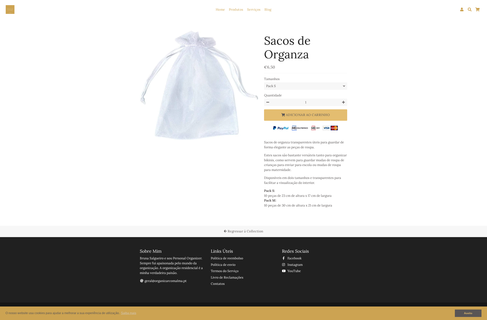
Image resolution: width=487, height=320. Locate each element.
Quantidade (273, 95)
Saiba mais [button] (128, 313)
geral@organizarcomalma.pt (165, 281)
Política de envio (223, 265)
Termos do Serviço (225, 271)
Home (220, 9)
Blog (267, 9)
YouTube (294, 271)
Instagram (295, 265)
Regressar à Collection (245, 231)
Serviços (254, 9)
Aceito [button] (468, 313)
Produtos (236, 9)
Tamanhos (272, 79)
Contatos (218, 284)
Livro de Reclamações (227, 277)
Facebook (294, 258)
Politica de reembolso (227, 258)
